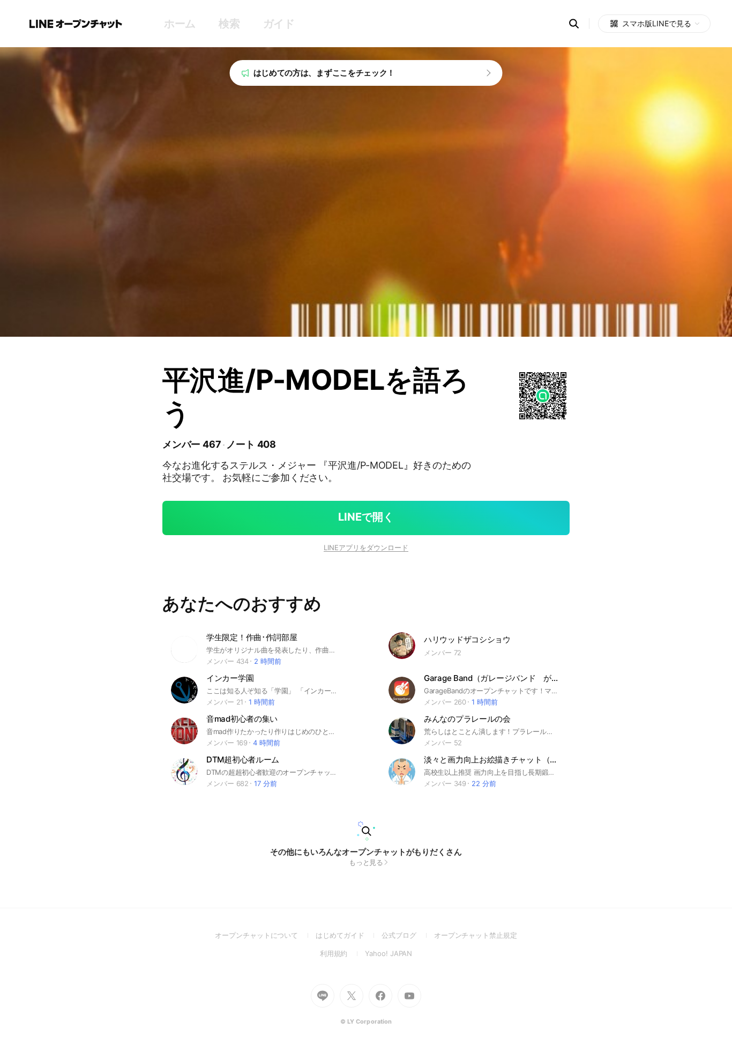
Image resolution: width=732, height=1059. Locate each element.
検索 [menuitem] (229, 23)
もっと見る (366, 862)
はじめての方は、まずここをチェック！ (324, 73)
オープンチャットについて (265, 935)
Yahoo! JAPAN (388, 953)
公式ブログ (408, 935)
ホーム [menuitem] (180, 23)
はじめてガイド (349, 935)
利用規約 (342, 953)
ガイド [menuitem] (279, 23)
